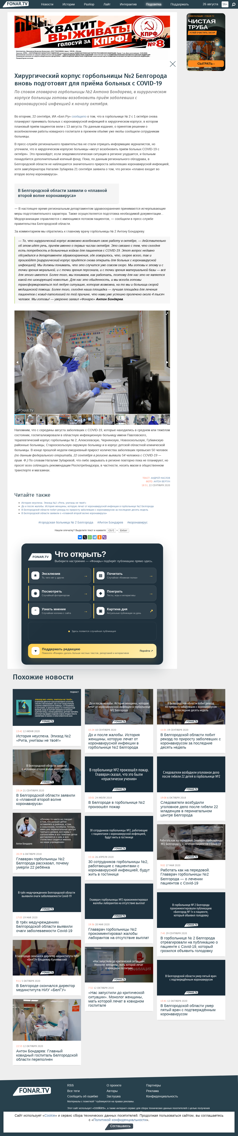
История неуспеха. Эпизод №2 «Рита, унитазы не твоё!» (53, 503)
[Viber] (104, 537)
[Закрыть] (173, 64)
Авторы (112, 1091)
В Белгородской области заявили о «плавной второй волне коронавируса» (64, 513)
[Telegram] (95, 537)
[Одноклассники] (99, 537)
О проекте (114, 1085)
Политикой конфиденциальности (119, 1120)
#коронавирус (137, 522)
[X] (85, 537)
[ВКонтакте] (80, 537)
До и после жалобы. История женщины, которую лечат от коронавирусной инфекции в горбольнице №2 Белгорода (87, 506)
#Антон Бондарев (110, 522)
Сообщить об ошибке (82, 1096)
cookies (99, 1108)
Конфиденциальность (162, 1096)
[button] (167, 313)
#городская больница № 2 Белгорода (66, 522)
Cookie (49, 1115)
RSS (70, 1085)
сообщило (79, 116)
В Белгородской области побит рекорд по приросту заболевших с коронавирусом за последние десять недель (84, 509)
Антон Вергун (162, 481)
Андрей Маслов (160, 478)
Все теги (73, 1091)
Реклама (152, 1091)
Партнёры (153, 1085)
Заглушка (114, 1096)
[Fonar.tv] (16, 4)
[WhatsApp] (90, 537)
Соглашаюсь (120, 1126)
